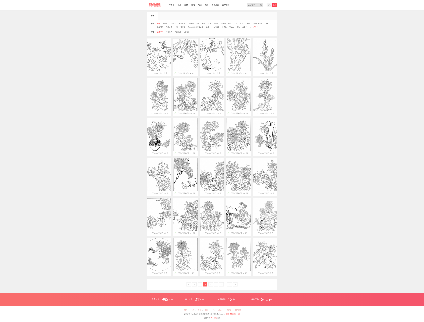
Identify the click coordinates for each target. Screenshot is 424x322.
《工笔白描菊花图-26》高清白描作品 (186, 113)
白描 (186, 5)
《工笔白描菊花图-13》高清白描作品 (265, 193)
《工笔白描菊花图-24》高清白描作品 (239, 113)
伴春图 (216, 23)
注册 (274, 5)
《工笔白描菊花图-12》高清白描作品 (159, 233)
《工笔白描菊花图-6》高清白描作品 (186, 273)
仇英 (198, 23)
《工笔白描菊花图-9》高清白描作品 (239, 233)
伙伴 (209, 23)
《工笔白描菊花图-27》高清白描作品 (159, 113)
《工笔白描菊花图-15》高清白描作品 (212, 193)
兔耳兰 (242, 23)
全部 (158, 23)
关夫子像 (169, 27)
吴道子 (244, 27)
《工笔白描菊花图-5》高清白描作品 (212, 273)
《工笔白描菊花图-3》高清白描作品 (265, 273)
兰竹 (266, 23)
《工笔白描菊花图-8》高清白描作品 (265, 233)
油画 (179, 5)
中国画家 (215, 5)
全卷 (248, 23)
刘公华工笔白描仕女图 (195, 27)
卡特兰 (224, 27)
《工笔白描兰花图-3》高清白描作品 (212, 73)
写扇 (176, 27)
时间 (160, 32)
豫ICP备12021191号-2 (233, 314)
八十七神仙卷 (257, 23)
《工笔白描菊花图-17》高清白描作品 (159, 193)
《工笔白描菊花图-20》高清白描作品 (212, 153)
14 (229, 284)
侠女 (235, 23)
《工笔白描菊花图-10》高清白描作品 (212, 233)
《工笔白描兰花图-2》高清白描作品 (239, 73)
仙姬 (203, 23)
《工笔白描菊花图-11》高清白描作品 (186, 233)
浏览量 (178, 32)
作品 (229, 23)
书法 (200, 5)
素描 (193, 5)
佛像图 (223, 23)
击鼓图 (182, 27)
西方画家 (225, 5)
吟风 (238, 27)
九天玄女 (182, 23)
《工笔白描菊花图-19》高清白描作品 (239, 153)
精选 (206, 5)
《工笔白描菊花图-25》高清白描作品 (212, 113)
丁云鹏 (165, 23)
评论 (169, 32)
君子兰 (231, 27)
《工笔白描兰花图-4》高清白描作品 (186, 73)
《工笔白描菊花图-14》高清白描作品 (239, 193)
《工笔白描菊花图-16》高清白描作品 (186, 193)
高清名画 (213, 318)
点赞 (187, 32)
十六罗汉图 (215, 27)
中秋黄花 (173, 23)
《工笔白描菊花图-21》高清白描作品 (186, 153)
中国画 (171, 5)
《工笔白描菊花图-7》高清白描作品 (159, 273)
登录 (269, 5)
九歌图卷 (191, 23)
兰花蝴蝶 (160, 27)
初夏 (207, 27)
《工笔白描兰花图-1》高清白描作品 (265, 73)
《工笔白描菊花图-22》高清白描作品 (159, 153)
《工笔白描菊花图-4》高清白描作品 (239, 273)
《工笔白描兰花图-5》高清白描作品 (159, 73)
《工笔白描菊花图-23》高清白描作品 (265, 113)
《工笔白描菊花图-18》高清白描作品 (265, 153)
